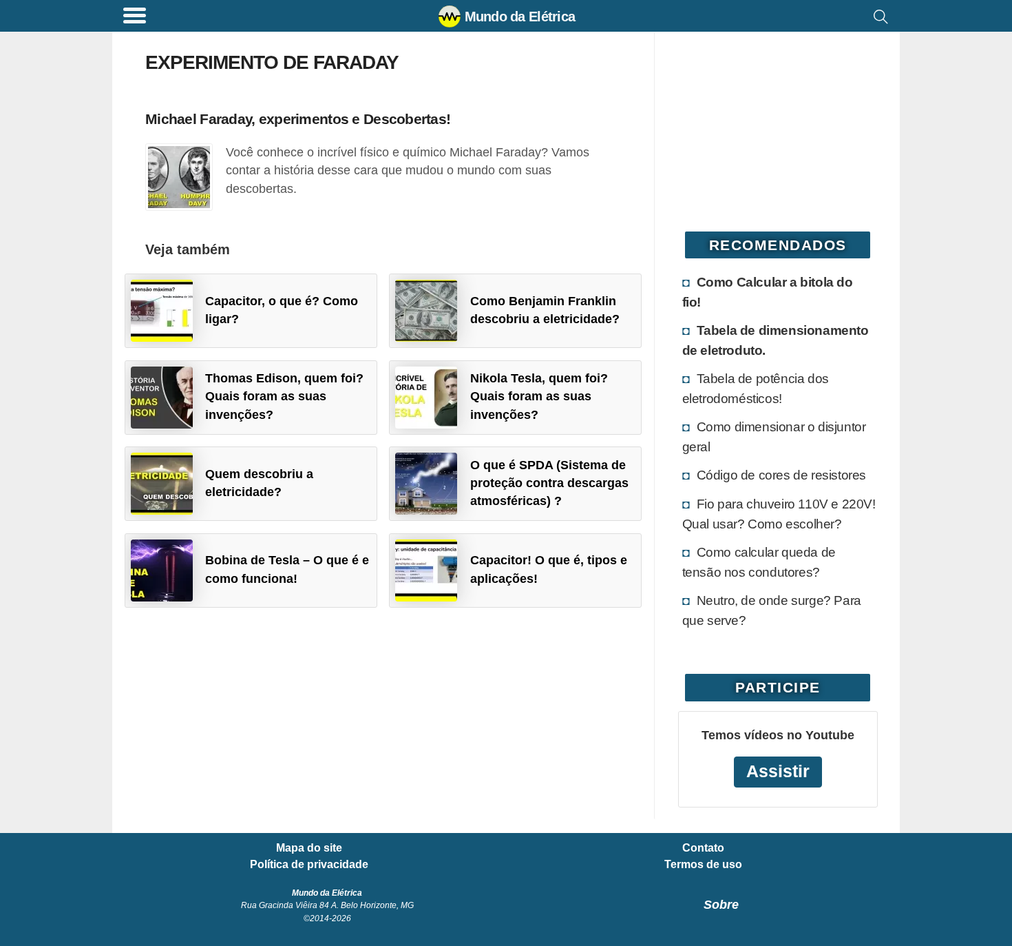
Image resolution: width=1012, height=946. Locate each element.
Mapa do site (309, 848)
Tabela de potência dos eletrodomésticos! (755, 388)
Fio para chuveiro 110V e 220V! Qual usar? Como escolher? (779, 513)
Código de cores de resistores (781, 474)
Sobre (721, 905)
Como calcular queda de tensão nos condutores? (759, 561)
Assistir (778, 771)
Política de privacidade (309, 864)
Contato (703, 848)
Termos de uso (703, 864)
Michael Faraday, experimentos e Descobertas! (297, 119)
